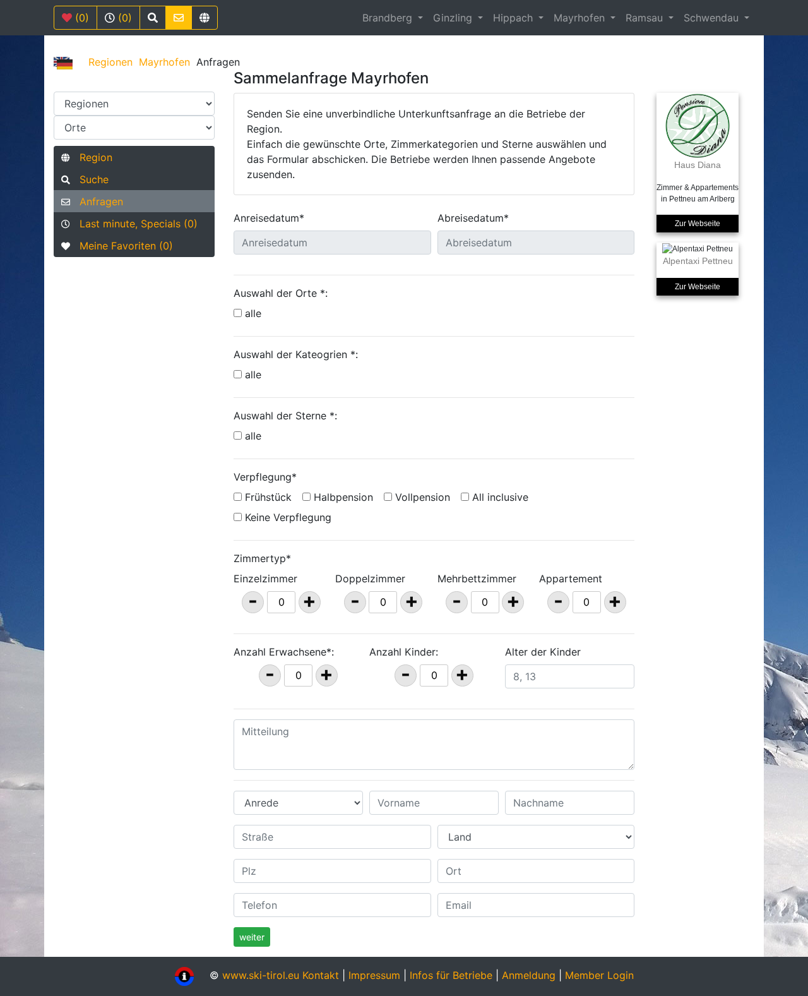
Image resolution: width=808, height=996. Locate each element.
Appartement (570, 578)
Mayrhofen (581, 17)
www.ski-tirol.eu (260, 975)
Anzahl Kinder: (403, 651)
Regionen (110, 62)
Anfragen (96, 201)
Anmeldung (529, 975)
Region (91, 157)
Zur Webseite (697, 223)
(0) (80, 17)
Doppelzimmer (370, 578)
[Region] (204, 18)
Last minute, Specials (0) (134, 223)
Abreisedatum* (473, 218)
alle (253, 313)
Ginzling (454, 17)
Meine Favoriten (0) (121, 245)
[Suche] (153, 18)
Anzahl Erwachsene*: (284, 651)
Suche (89, 179)
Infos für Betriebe (451, 975)
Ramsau (646, 17)
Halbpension (342, 497)
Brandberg (388, 17)
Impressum (374, 975)
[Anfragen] (178, 18)
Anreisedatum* (269, 218)
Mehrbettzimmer (476, 578)
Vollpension (421, 497)
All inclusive (498, 497)
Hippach (514, 17)
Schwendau (713, 17)
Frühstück (267, 497)
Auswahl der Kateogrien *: (296, 354)
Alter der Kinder (543, 651)
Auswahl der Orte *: (281, 293)
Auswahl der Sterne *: (285, 415)
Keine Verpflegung (286, 517)
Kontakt (322, 975)
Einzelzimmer (265, 578)
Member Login (599, 975)
